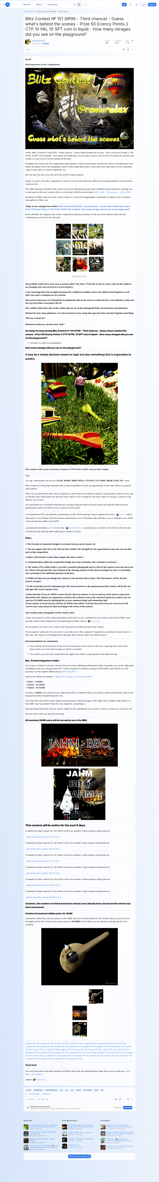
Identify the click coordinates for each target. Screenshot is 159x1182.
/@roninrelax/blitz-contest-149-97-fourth (43, 885)
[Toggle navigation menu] (4, 4)
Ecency (26, 11)
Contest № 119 (66, 1049)
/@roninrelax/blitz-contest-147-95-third (42, 861)
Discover (26, 4)
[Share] (127, 49)
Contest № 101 (46, 1043)
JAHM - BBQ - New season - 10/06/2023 (112, 192)
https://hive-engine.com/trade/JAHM (73, 676)
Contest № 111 (60, 1046)
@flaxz (121, 514)
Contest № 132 (38, 1055)
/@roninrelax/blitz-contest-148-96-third (42, 873)
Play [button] (128, 43)
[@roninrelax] (28, 42)
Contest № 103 (61, 1043)
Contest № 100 (32, 1043)
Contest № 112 (74, 1046)
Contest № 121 (94, 1049)
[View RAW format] (116, 1099)
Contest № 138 (96, 1055)
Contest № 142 (46, 1058)
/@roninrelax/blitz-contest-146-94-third (42, 849)
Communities (53, 4)
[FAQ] (74, 4)
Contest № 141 (32, 1058)
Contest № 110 (46, 1046)
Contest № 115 (116, 1046)
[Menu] (132, 49)
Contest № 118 (52, 1049)
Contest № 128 (89, 1052)
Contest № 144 (75, 1058)
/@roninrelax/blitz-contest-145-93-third (42, 837)
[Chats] (130, 4)
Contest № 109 (32, 1046)
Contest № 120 (80, 1049)
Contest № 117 (38, 1049)
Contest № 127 (75, 1052)
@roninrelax (95, 621)
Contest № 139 (110, 1055)
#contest (33, 11)
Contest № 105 (90, 1043)
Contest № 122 (109, 1049)
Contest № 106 (104, 1043)
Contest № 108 (119, 1043)
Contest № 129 (104, 1052)
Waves (39, 4)
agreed (51, 528)
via (46, 1094)
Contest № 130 (118, 1052)
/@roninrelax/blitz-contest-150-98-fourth (43, 897)
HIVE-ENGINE (69, 671)
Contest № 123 (123, 1049)
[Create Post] (136, 4)
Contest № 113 (88, 1046)
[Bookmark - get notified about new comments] (123, 49)
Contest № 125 (47, 1052)
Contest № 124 (32, 1052)
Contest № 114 (102, 1046)
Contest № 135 (67, 1055)
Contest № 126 (61, 1052)
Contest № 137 (82, 1055)
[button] (26, 1099)
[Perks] (124, 4)
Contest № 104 (76, 1043)
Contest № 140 (125, 1055)
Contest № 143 (61, 1058)
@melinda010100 (75, 528)
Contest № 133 (53, 1055)
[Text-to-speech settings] (132, 41)
